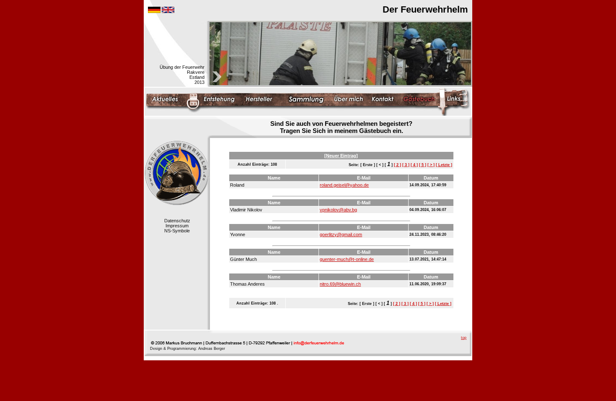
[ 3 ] (405, 165)
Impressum (177, 225)
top (463, 338)
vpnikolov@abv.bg (338, 209)
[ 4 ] (414, 165)
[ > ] (431, 165)
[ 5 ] (422, 165)
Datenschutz (177, 220)
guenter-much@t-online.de (347, 259)
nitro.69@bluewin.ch (340, 283)
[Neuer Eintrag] (341, 155)
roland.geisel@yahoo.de (344, 184)
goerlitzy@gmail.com (341, 234)
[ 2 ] (397, 165)
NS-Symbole (177, 230)
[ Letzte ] (444, 165)
